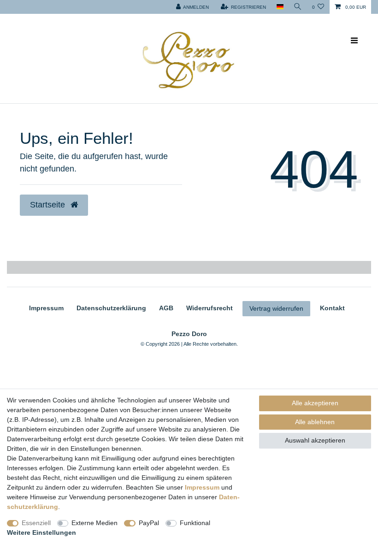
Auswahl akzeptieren (315, 440)
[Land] (279, 7)
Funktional (195, 522)
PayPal (149, 522)
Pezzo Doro (189, 333)
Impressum (46, 308)
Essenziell (36, 522)
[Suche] (298, 7)
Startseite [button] (48, 204)
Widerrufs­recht (209, 308)
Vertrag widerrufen (276, 308)
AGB (166, 308)
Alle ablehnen (315, 422)
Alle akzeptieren (315, 403)
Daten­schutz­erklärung (111, 308)
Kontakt (332, 308)
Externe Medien (94, 522)
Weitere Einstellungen (41, 532)
